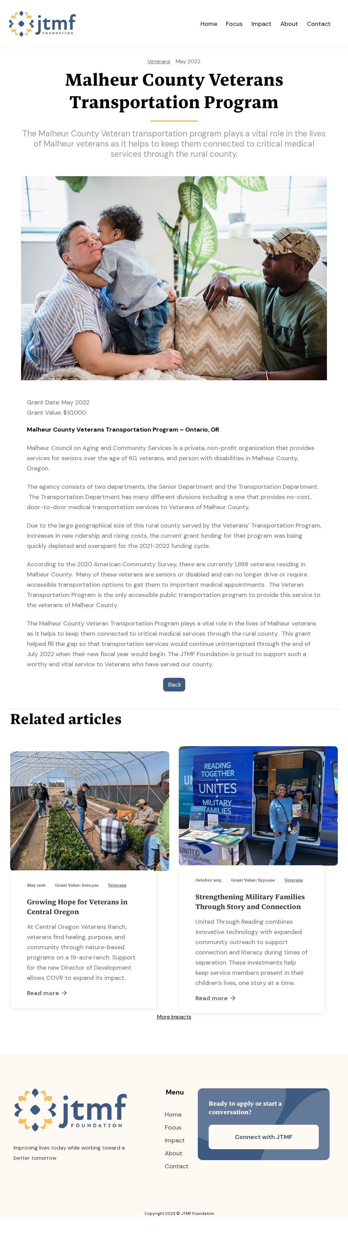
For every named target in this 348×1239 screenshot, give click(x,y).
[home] (49, 24)
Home (209, 24)
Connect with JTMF (264, 1137)
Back (174, 685)
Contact (319, 24)
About (289, 24)
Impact (261, 24)
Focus (234, 24)
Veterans (158, 61)
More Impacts (174, 1016)
